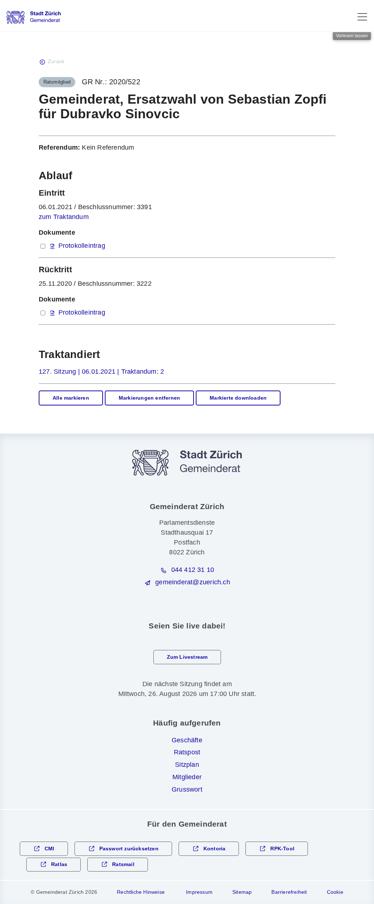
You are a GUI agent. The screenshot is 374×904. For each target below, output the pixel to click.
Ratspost (187, 752)
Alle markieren (71, 398)
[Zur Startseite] (34, 17)
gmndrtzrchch (192, 582)
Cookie (335, 892)
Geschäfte (187, 740)
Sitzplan (187, 764)
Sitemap (242, 892)
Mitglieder (187, 777)
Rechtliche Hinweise (141, 892)
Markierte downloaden (238, 398)
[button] (362, 17)
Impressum (199, 892)
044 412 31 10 (192, 569)
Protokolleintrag (81, 245)
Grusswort (187, 789)
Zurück (56, 61)
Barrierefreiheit (289, 892)
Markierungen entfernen (149, 398)
